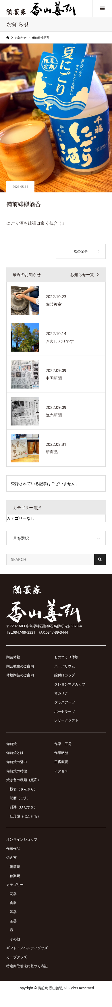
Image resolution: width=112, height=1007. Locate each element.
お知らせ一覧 (82, 274)
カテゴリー (15, 884)
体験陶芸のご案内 (20, 675)
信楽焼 (15, 875)
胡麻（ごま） (20, 797)
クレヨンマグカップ (69, 684)
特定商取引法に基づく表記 (27, 965)
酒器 (13, 911)
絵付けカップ (64, 675)
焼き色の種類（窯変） (23, 779)
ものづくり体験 (66, 657)
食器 (13, 902)
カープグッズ (16, 957)
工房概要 (61, 761)
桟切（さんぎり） (23, 789)
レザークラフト (66, 720)
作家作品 (13, 848)
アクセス (61, 770)
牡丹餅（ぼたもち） (25, 816)
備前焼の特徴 (16, 770)
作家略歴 (61, 752)
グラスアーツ (64, 702)
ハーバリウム (64, 666)
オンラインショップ (21, 839)
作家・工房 (63, 743)
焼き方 (11, 857)
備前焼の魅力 (16, 761)
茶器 (13, 921)
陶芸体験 (13, 657)
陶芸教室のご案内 (20, 666)
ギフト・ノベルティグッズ (27, 947)
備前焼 (11, 743)
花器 (13, 893)
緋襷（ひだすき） (23, 807)
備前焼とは (15, 752)
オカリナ (61, 693)
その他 (15, 939)
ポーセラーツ (64, 711)
